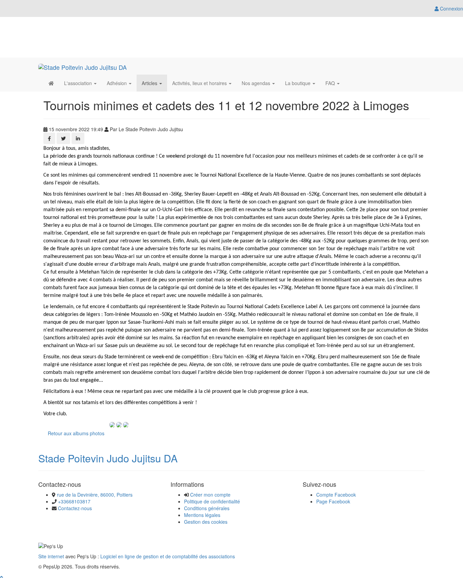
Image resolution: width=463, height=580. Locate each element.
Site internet (51, 556)
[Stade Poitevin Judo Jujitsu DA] (82, 66)
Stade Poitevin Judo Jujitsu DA (108, 458)
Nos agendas (256, 83)
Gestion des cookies (205, 521)
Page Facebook (333, 501)
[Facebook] (49, 138)
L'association (78, 83)
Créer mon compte (210, 494)
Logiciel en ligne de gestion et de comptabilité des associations (167, 556)
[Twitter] (63, 138)
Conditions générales (206, 508)
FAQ (330, 83)
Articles (150, 83)
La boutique (298, 83)
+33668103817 (74, 501)
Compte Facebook (336, 494)
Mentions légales (202, 515)
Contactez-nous (75, 508)
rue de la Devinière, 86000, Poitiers (95, 494)
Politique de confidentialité (212, 501)
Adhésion (117, 83)
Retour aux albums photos (76, 433)
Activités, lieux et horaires (200, 83)
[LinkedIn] (78, 138)
